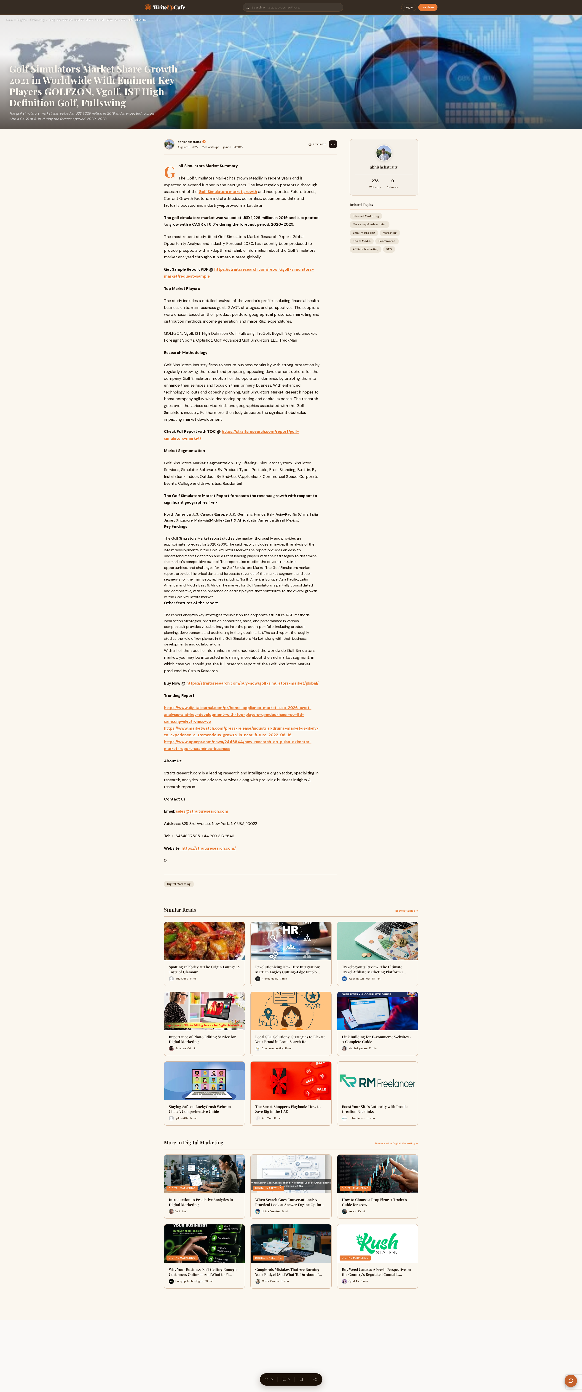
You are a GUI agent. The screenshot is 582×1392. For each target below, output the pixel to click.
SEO (389, 249)
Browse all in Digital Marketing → (396, 1143)
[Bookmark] (301, 1379)
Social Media (362, 241)
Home (9, 19)
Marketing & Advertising (369, 224)
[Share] (314, 1379)
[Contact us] (571, 1381)
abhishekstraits (189, 142)
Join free (428, 7)
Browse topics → (406, 911)
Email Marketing (364, 232)
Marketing (390, 232)
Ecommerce (387, 241)
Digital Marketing (30, 19)
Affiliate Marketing (365, 249)
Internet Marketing (366, 216)
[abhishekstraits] (169, 144)
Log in (409, 7)
